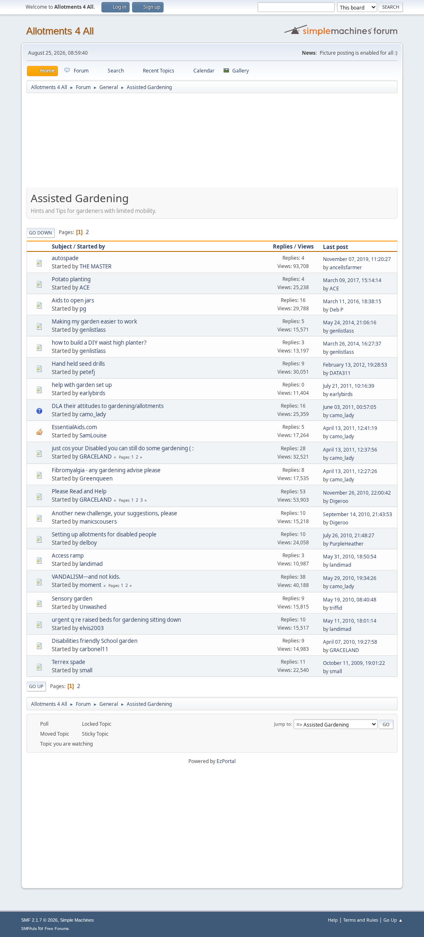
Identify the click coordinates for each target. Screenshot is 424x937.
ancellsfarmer (346, 267)
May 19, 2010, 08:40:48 (349, 599)
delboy (88, 542)
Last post (335, 247)
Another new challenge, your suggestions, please (114, 513)
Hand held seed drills (78, 363)
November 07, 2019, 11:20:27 (357, 259)
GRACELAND (96, 456)
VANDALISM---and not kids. (86, 576)
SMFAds (29, 928)
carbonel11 (94, 649)
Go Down (40, 232)
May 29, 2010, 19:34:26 (349, 578)
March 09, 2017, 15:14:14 (352, 280)
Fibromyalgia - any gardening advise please (106, 470)
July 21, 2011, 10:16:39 (348, 385)
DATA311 (340, 373)
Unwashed (93, 607)
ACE (84, 287)
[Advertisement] (212, 144)
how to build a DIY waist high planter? (99, 342)
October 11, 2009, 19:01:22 (354, 663)
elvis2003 (92, 628)
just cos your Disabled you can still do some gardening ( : (123, 448)
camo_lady (93, 414)
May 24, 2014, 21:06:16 (349, 322)
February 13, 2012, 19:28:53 (355, 364)
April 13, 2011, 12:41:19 (350, 428)
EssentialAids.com (74, 427)
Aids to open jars (73, 300)
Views (306, 246)
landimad (91, 564)
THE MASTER (95, 266)
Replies (283, 246)
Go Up (36, 686)
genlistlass (93, 329)
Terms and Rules (360, 920)
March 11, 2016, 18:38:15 (352, 301)
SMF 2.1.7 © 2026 (39, 920)
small (86, 670)
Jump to (282, 724)
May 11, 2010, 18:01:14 (349, 620)
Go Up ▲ (393, 920)
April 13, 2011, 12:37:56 (350, 449)
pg (83, 308)
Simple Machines (77, 920)
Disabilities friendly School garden (94, 641)
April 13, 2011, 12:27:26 (350, 471)
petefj (87, 372)
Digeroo (339, 501)
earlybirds (92, 393)
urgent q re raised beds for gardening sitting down (116, 619)
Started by (91, 246)
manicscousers (98, 521)
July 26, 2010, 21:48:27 (348, 535)
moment (90, 585)
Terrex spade (68, 662)
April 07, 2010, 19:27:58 (350, 641)
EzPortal (226, 761)
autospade (65, 258)
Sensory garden (72, 598)
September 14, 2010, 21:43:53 (357, 514)
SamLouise (93, 435)
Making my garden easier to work (94, 321)
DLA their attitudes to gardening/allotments (108, 406)
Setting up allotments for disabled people (104, 534)
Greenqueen (96, 478)
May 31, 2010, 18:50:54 (349, 556)
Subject (62, 246)
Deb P (336, 309)
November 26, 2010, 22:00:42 (357, 492)
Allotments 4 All (60, 30)
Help (333, 920)
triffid (336, 607)
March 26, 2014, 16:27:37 (352, 343)
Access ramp (68, 555)
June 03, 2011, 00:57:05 (349, 407)
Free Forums (57, 928)
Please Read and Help (79, 491)
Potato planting (71, 279)
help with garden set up (82, 385)
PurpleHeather (347, 543)
